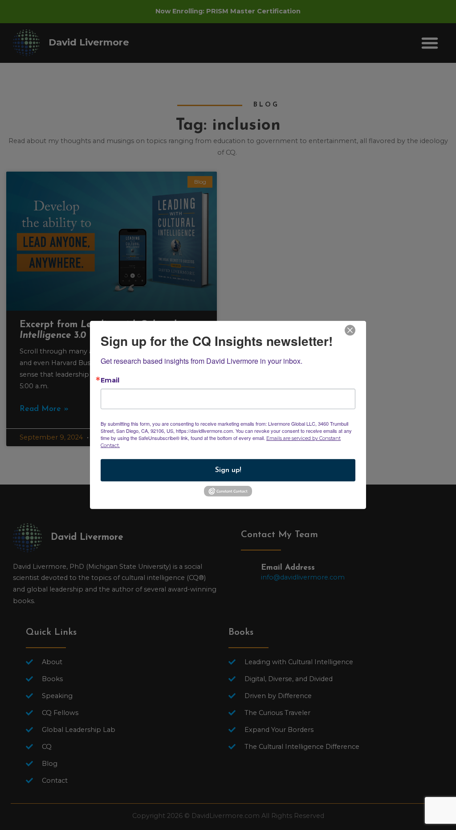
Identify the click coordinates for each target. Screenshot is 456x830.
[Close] (350, 330)
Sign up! (228, 470)
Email (110, 380)
